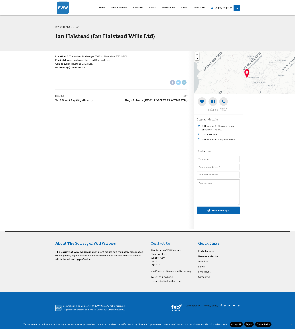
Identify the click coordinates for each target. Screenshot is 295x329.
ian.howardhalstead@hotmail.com (218, 139)
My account (204, 271)
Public (152, 7)
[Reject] (291, 324)
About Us (138, 7)
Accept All (236, 324)
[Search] (237, 8)
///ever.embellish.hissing (178, 271)
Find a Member (119, 7)
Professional (168, 7)
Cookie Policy (263, 324)
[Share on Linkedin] (184, 82)
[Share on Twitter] (178, 82)
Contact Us (199, 7)
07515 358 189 (209, 134)
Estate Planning (67, 27)
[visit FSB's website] (176, 307)
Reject (249, 324)
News (184, 7)
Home (102, 7)
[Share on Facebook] (172, 82)
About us (203, 261)
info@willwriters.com (170, 281)
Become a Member (208, 256)
